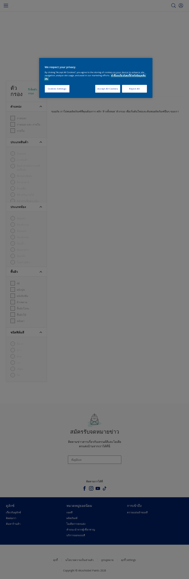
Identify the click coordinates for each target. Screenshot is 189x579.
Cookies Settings (57, 88)
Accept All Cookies (107, 88)
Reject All (134, 88)
